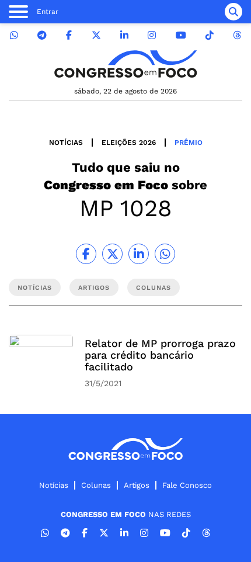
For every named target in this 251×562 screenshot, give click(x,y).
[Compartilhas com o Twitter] (112, 254)
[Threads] (237, 35)
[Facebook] (69, 35)
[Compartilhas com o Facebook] (86, 254)
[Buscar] (233, 11)
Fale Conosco (187, 485)
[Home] (125, 64)
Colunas (96, 485)
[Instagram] (152, 35)
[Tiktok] (209, 35)
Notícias (66, 142)
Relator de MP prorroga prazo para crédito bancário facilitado (160, 355)
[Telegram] (42, 35)
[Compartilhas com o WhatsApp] (165, 254)
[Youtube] (181, 35)
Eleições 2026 (129, 142)
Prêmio (189, 142)
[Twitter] (96, 35)
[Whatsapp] (14, 35)
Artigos (136, 485)
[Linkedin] (124, 35)
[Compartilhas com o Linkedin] (138, 254)
